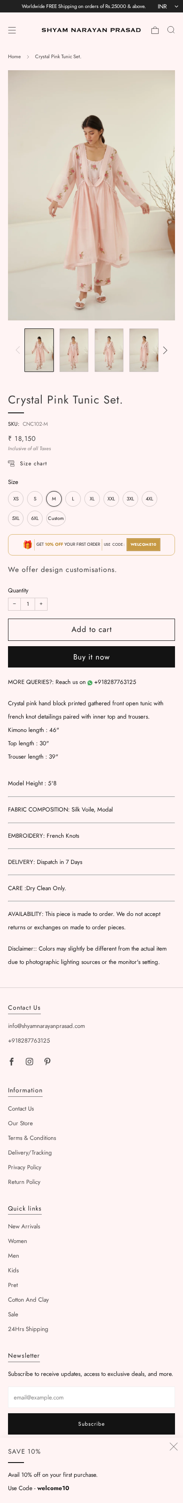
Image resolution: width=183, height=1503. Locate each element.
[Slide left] (19, 350)
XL (92, 498)
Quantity (18, 590)
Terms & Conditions (32, 1138)
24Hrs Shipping (28, 1329)
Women (17, 1241)
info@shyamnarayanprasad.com (46, 1026)
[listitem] (84, 6)
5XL (16, 518)
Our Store (20, 1123)
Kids (13, 1270)
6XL (35, 518)
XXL (111, 498)
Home (14, 56)
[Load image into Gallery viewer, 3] (109, 350)
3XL (130, 498)
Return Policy (24, 1182)
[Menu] (12, 30)
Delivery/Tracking (30, 1152)
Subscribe (91, 1424)
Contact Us (21, 1108)
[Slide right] (164, 350)
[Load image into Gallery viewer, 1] (38, 350)
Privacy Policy (24, 1167)
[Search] (171, 30)
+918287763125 (115, 682)
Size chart (33, 464)
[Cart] (155, 30)
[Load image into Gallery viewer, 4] (143, 350)
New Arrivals (24, 1226)
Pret (13, 1285)
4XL (149, 498)
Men (13, 1255)
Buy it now (91, 657)
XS (16, 498)
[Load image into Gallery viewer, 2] (74, 350)
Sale (13, 1314)
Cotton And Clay (28, 1299)
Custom (56, 518)
